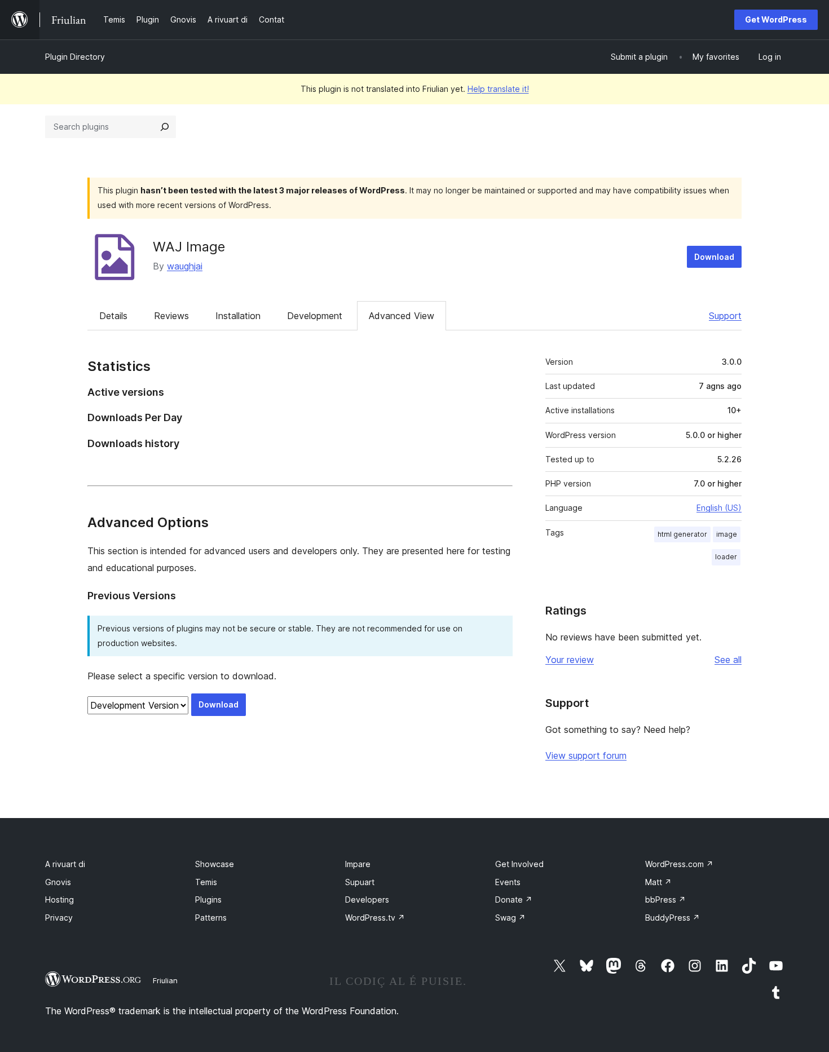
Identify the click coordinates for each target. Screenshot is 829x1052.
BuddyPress (672, 917)
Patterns (211, 917)
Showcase (214, 864)
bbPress (665, 899)
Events (508, 882)
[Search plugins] (164, 127)
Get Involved (519, 864)
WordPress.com (679, 864)
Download (714, 257)
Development (314, 315)
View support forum (586, 755)
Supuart (359, 882)
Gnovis (58, 882)
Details (113, 315)
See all (728, 659)
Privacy (59, 917)
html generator (682, 534)
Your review (569, 659)
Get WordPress (776, 19)
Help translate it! (498, 89)
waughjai (184, 266)
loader (726, 556)
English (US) (719, 507)
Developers (367, 899)
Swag (510, 917)
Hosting (59, 899)
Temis (206, 882)
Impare (358, 864)
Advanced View (401, 315)
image (726, 534)
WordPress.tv (375, 917)
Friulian (165, 980)
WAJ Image (189, 246)
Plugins (208, 899)
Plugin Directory (75, 56)
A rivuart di (65, 864)
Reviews (171, 315)
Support (725, 315)
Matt (658, 882)
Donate (513, 899)
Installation (238, 315)
